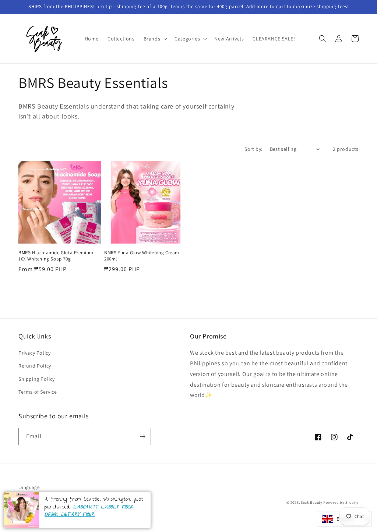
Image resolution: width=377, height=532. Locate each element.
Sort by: (253, 149)
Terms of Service (37, 392)
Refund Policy (34, 365)
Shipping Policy (36, 379)
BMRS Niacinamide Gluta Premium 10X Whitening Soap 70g (56, 256)
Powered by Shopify (341, 502)
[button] (154, 38)
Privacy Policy (34, 353)
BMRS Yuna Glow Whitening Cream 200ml (141, 256)
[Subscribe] (142, 436)
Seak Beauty (312, 502)
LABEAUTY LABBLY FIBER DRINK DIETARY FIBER (89, 511)
